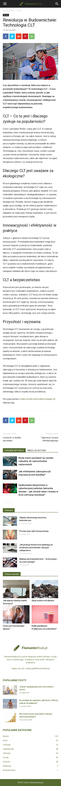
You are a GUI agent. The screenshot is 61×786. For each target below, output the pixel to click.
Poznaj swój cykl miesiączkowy (34, 531)
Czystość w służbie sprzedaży (12, 439)
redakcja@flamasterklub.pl (38, 668)
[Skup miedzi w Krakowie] (45, 589)
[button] (57, 4)
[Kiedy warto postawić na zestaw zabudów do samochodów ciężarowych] (10, 461)
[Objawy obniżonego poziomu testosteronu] (10, 521)
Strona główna (8, 10)
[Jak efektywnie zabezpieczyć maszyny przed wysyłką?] (10, 475)
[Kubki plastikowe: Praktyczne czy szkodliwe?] (45, 614)
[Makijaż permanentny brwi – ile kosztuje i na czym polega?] (10, 562)
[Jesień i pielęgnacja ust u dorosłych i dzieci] (10, 690)
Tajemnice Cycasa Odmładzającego (49, 439)
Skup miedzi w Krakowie (43, 600)
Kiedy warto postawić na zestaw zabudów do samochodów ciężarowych (35, 461)
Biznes (19, 10)
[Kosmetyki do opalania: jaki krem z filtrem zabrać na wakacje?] (10, 704)
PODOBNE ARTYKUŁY (14, 450)
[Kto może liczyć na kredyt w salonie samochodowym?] (10, 717)
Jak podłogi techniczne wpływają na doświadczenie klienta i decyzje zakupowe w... (36, 547)
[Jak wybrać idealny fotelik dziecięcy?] (16, 589)
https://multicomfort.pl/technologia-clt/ (38, 399)
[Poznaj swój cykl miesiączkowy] (10, 534)
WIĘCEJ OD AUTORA (36, 450)
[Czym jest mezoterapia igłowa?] (16, 614)
